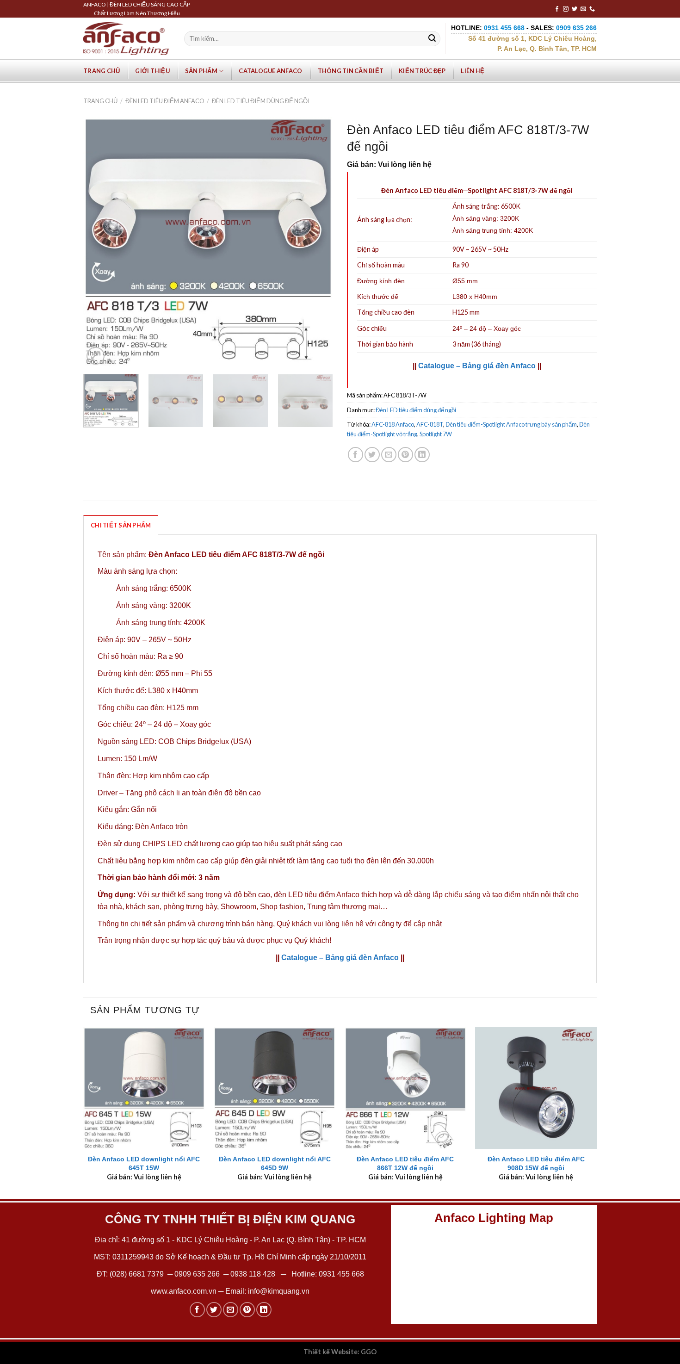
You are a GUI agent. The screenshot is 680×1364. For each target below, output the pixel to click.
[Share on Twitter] (372, 454)
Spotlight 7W (436, 434)
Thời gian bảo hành (385, 344)
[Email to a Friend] (388, 454)
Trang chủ (101, 70)
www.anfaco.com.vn (183, 1291)
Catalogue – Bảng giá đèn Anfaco (477, 366)
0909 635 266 (197, 1274)
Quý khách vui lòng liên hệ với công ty (339, 924)
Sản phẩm (201, 70)
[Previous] (100, 242)
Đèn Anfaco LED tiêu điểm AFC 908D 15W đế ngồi (536, 1163)
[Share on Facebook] (355, 454)
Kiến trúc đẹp (422, 70)
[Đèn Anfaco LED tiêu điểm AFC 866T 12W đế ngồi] (405, 1088)
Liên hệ (472, 70)
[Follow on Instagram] (566, 9)
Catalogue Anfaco (270, 70)
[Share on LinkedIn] (422, 454)
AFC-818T (429, 424)
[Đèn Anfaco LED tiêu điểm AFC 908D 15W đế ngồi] (536, 1088)
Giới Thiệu (152, 70)
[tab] (120, 524)
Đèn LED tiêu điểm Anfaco (164, 101)
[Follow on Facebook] (557, 9)
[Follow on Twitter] (574, 9)
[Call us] (592, 9)
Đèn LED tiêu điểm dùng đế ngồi (260, 101)
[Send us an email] (583, 9)
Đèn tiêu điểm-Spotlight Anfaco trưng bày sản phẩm (511, 424)
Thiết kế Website (330, 1352)
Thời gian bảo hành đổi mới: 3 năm (159, 877)
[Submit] (432, 39)
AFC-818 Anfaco (392, 424)
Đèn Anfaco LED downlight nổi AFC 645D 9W (275, 1163)
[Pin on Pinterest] (405, 454)
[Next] (316, 242)
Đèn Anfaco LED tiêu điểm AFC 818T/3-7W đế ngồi (236, 554)
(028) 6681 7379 (138, 1274)
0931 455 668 (341, 1274)
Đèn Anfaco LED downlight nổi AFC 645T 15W (144, 1163)
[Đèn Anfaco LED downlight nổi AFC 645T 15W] (144, 1088)
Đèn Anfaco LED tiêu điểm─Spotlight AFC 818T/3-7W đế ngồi (477, 190)
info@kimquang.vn (278, 1291)
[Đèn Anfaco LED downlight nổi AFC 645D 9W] (274, 1088)
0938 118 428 (252, 1274)
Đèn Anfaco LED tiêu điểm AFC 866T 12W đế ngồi (405, 1163)
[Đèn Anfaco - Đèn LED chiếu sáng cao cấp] (126, 38)
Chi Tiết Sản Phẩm (121, 525)
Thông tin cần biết (351, 70)
